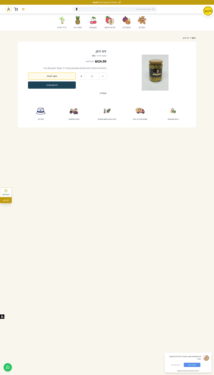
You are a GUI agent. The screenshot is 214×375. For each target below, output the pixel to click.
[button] (142, 22)
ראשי (194, 38)
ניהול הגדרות (175, 365)
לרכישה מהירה (52, 85)
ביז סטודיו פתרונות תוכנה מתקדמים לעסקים (188, 371)
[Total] (16, 9)
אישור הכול (192, 365)
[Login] (8, 9)
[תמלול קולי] (76, 9)
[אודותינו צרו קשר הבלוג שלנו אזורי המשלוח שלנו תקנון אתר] (23, 9)
